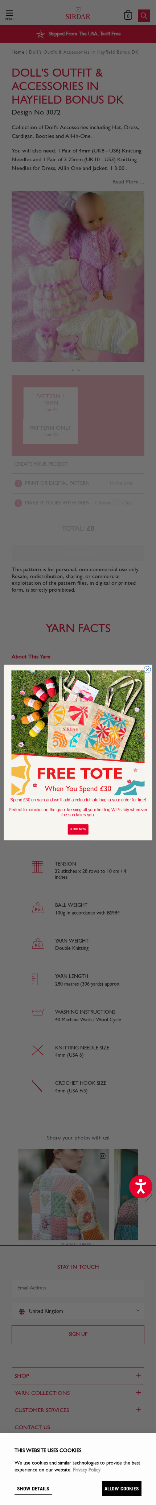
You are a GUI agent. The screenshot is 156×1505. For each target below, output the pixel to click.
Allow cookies (121, 1488)
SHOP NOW (78, 829)
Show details (33, 1488)
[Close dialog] (147, 669)
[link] (77, 732)
